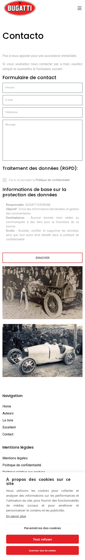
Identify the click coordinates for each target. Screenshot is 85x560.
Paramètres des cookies (42, 528)
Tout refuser (42, 539)
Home (6, 406)
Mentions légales (15, 458)
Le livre (7, 420)
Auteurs (8, 413)
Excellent (9, 427)
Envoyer (43, 257)
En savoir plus (16, 516)
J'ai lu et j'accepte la (45, 181)
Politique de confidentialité (53, 180)
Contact (7, 434)
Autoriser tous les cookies (42, 550)
